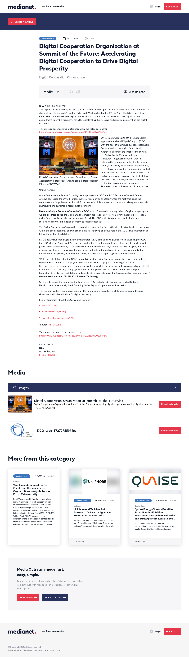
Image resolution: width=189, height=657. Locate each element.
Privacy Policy (14, 650)
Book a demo (26, 597)
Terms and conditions (33, 650)
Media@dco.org (47, 354)
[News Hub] (22, 6)
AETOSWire (55, 324)
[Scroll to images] (58, 92)
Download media (169, 404)
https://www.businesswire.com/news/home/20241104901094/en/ (73, 132)
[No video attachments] (78, 92)
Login (158, 6)
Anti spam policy (52, 650)
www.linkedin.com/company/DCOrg (58, 317)
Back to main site (55, 6)
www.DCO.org (49, 305)
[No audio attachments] (71, 92)
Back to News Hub (24, 21)
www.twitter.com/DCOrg (54, 311)
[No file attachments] (64, 92)
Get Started (172, 6)
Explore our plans (53, 597)
